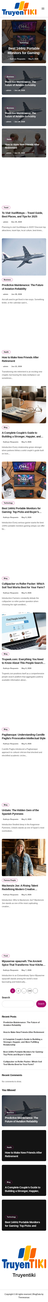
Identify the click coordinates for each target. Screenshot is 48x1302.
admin (8, 90)
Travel (6, 207)
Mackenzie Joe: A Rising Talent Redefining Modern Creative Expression (20, 889)
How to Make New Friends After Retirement (23, 1032)
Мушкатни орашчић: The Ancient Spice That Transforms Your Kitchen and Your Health (23, 965)
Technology (24, 43)
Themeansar (23, 1297)
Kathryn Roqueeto (17, 59)
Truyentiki (24, 1275)
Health (9, 139)
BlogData (37, 1294)
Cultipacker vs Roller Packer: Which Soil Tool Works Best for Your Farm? (22, 1063)
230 (30, 991)
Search (6, 997)
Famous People (10, 880)
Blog (5, 427)
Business (10, 77)
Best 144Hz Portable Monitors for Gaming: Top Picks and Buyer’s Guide (21, 512)
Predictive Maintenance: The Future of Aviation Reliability (21, 1023)
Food (6, 956)
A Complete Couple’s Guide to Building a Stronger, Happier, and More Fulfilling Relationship (21, 436)
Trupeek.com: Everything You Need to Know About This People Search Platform (22, 663)
